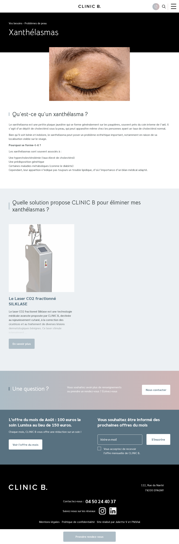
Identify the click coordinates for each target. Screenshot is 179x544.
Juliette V (121, 522)
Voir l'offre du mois (25, 444)
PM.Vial (135, 522)
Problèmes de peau (36, 23)
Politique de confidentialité (78, 522)
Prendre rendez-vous (89, 536)
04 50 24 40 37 (100, 501)
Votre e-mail (108, 439)
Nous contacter (156, 390)
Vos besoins (15, 23)
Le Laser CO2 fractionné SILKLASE (32, 300)
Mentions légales (49, 522)
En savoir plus (22, 343)
